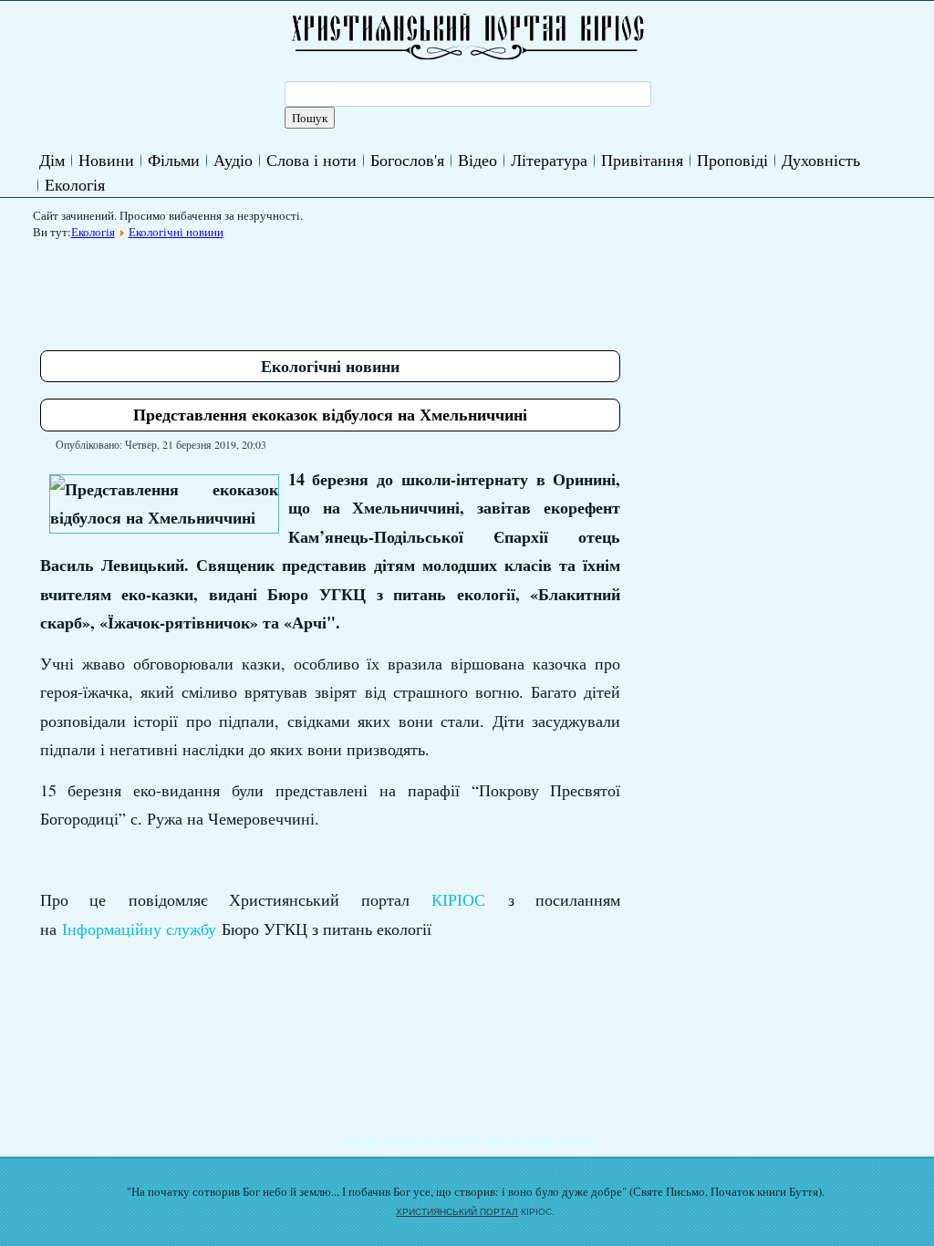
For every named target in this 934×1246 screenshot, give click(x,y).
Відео (477, 160)
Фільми (174, 160)
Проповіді (732, 160)
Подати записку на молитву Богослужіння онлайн (466, 1139)
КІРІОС (458, 899)
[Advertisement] (372, 288)
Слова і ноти (311, 160)
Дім (52, 160)
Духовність (821, 160)
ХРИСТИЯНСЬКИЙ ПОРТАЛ (457, 1212)
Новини (106, 160)
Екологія (75, 184)
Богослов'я (407, 160)
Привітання (642, 160)
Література (549, 160)
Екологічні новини (176, 231)
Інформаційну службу (139, 929)
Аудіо (233, 160)
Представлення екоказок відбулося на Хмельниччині (330, 414)
